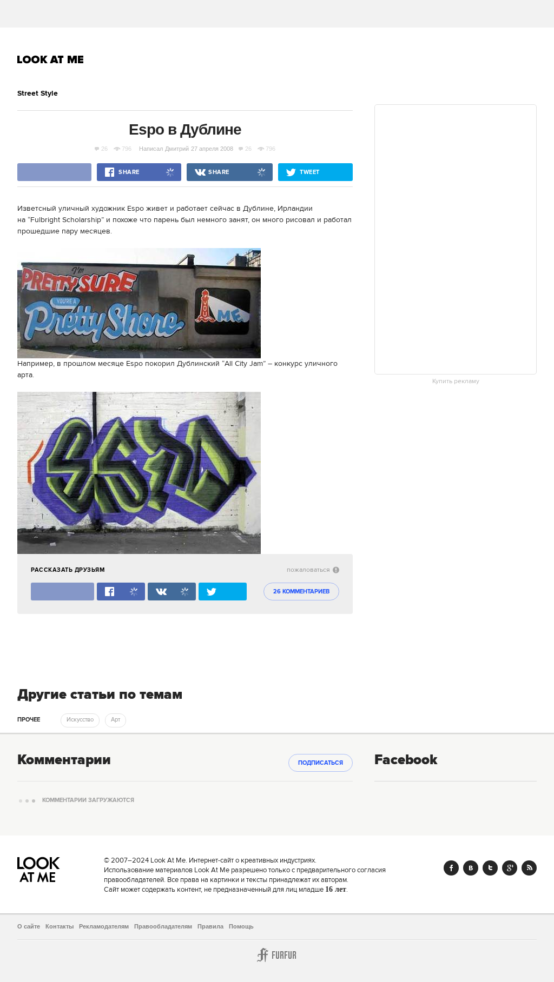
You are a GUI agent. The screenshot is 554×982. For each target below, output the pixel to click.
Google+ (509, 868)
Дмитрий (177, 148)
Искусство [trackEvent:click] (80, 720)
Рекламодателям (104, 926)
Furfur (277, 955)
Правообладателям (163, 926)
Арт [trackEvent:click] (115, 720)
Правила (210, 926)
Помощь (241, 926)
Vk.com (470, 868)
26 (104, 148)
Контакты (59, 926)
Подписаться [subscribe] (320, 763)
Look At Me (50, 59)
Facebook (451, 868)
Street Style (37, 93)
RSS (529, 868)
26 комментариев (301, 592)
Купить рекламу (455, 381)
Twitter (490, 868)
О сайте (28, 926)
